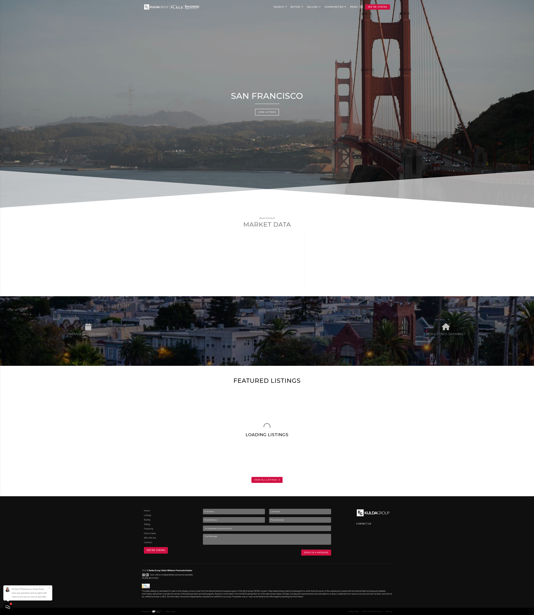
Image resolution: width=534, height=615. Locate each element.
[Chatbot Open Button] (7, 607)
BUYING (296, 7)
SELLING (312, 7)
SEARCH (279, 7)
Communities (333, 7)
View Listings (267, 112)
